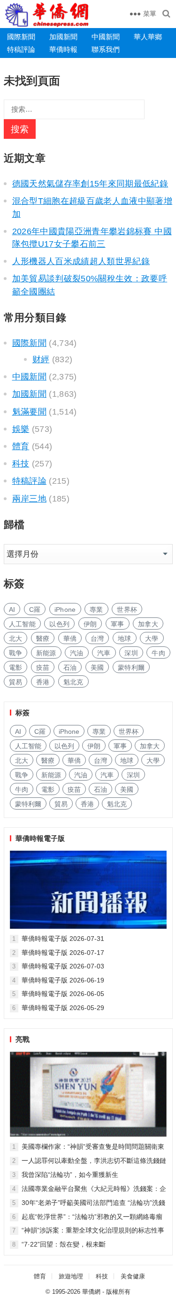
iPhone (65, 609)
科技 (21, 463)
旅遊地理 (71, 1276)
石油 (70, 667)
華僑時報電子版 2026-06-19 (63, 980)
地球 (124, 638)
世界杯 (127, 609)
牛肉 (158, 653)
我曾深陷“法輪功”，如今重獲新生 (70, 1174)
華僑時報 (63, 49)
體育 (21, 446)
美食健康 (133, 1276)
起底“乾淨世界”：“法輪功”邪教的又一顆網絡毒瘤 (92, 1216)
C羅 (35, 609)
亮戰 (22, 1039)
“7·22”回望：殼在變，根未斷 (64, 1244)
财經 (41, 359)
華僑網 (91, 1291)
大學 (152, 638)
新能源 (46, 653)
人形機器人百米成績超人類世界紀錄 (81, 261)
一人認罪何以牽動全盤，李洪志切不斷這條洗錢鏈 (94, 1160)
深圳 (131, 653)
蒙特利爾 (131, 667)
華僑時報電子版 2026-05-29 (63, 1007)
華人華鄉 (148, 37)
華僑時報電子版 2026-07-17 (63, 952)
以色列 (59, 624)
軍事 (117, 624)
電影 (16, 667)
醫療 (43, 638)
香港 (43, 682)
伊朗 (90, 624)
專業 (96, 609)
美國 (97, 667)
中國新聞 (106, 37)
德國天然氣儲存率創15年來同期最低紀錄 (90, 183)
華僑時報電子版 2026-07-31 (63, 938)
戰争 (16, 653)
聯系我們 (106, 49)
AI (12, 609)
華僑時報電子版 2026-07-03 (63, 966)
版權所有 (118, 1291)
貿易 (16, 682)
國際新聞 (21, 37)
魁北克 (73, 682)
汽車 (104, 653)
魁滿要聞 (29, 411)
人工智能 (22, 624)
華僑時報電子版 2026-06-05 (63, 993)
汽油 (77, 653)
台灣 (97, 638)
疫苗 (43, 667)
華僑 (70, 638)
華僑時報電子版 (40, 838)
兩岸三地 (29, 498)
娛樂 (21, 429)
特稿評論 (21, 49)
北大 (16, 638)
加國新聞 (63, 37)
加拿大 (148, 624)
